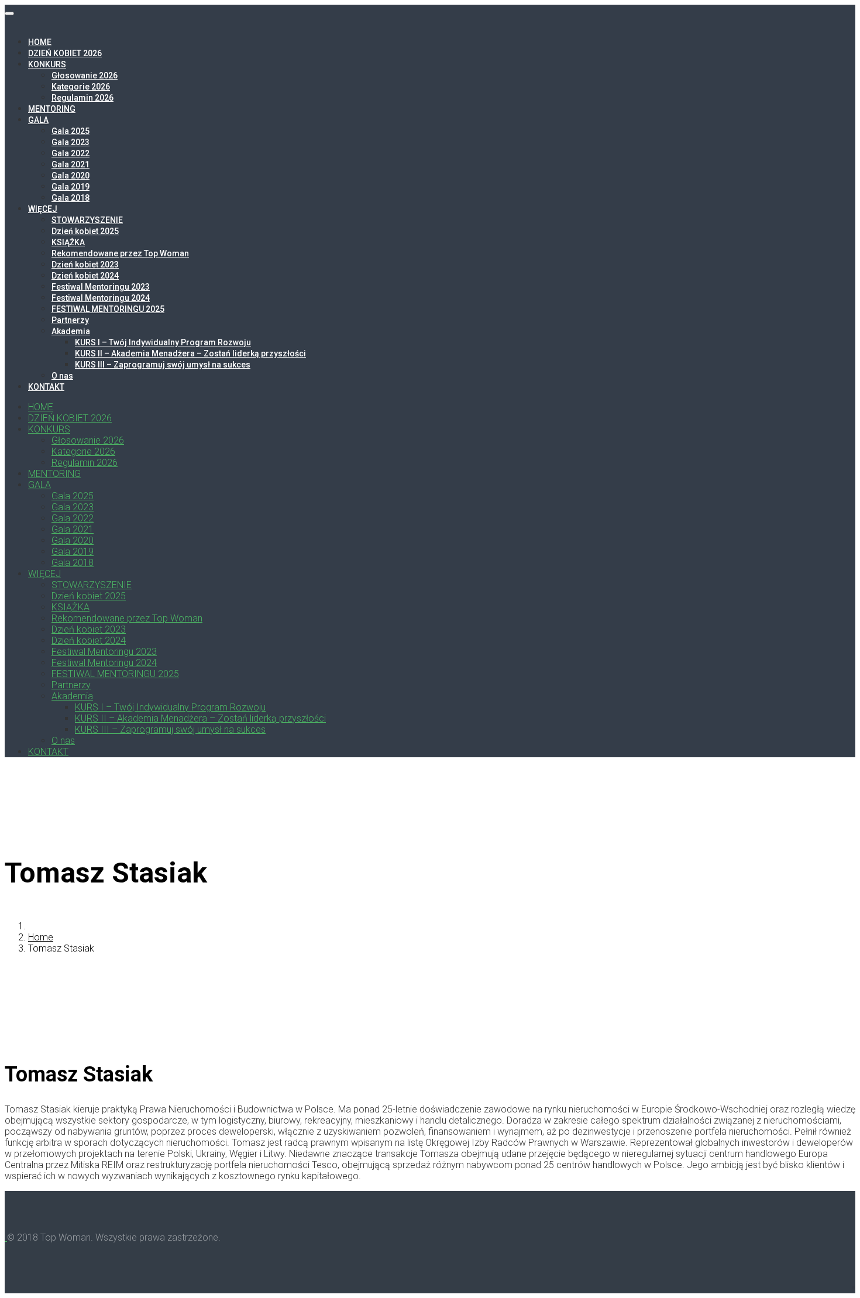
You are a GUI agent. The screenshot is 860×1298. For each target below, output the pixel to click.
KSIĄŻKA (68, 242)
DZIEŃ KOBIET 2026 (65, 53)
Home (40, 937)
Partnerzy (70, 320)
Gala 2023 (70, 142)
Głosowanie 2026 (84, 75)
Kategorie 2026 (80, 86)
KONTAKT (46, 387)
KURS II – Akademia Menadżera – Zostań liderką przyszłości (190, 353)
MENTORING (51, 109)
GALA (38, 120)
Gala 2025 (70, 131)
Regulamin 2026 (82, 97)
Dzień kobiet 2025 (85, 231)
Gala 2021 (70, 164)
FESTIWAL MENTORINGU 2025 (107, 309)
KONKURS (47, 64)
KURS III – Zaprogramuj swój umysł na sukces (162, 364)
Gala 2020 (70, 175)
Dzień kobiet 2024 (85, 275)
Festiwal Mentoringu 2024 (100, 298)
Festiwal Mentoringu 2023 (100, 286)
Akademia (70, 331)
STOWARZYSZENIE (87, 220)
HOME (39, 42)
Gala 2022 (70, 153)
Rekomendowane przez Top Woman (120, 253)
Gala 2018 (70, 197)
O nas (62, 375)
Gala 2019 (70, 186)
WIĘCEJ (42, 209)
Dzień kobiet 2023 (85, 264)
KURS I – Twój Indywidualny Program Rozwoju (163, 342)
